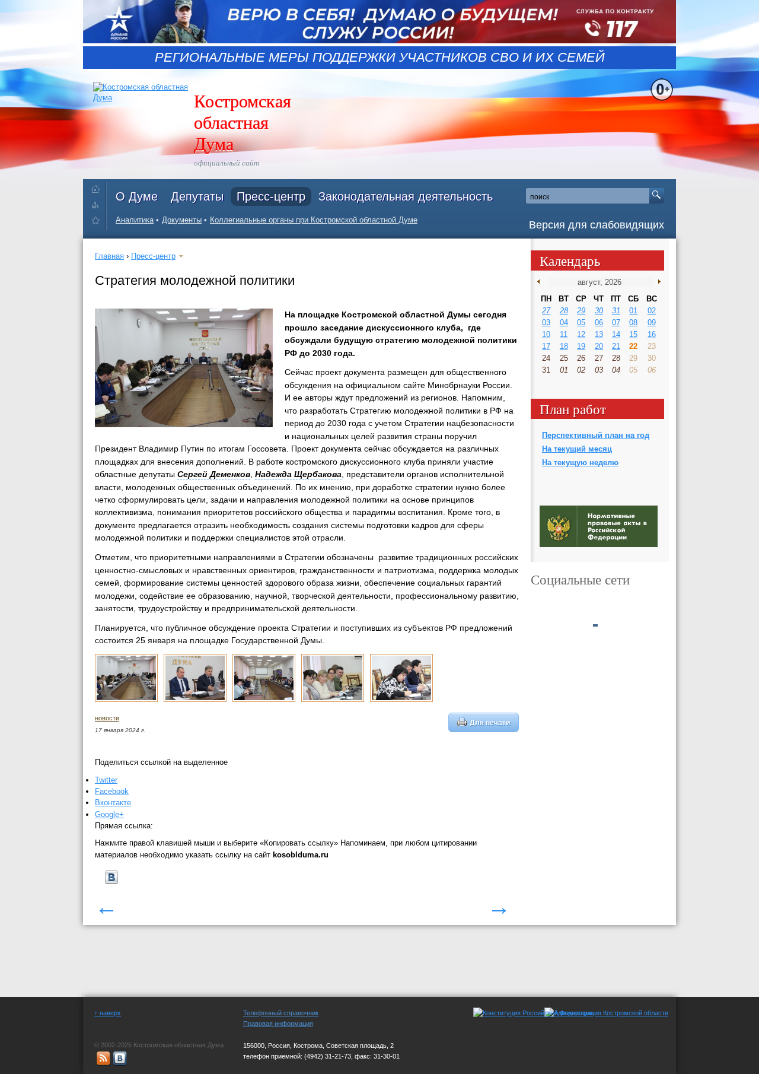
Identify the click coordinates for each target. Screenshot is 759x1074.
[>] (656, 282)
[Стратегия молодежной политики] (126, 699)
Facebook (112, 791)
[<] (541, 282)
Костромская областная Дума (242, 121)
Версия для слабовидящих (596, 225)
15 (633, 334)
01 (633, 310)
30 (599, 310)
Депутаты (197, 196)
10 (546, 334)
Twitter (106, 780)
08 (633, 322)
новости (107, 718)
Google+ (109, 814)
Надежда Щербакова (298, 474)
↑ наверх (107, 1012)
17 (546, 346)
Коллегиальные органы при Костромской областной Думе (313, 219)
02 (652, 310)
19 (581, 346)
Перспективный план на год (595, 435)
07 (616, 322)
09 (652, 322)
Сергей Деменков (213, 474)
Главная (109, 256)
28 (564, 310)
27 (546, 310)
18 (564, 346)
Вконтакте (113, 802)
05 (581, 322)
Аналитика (135, 219)
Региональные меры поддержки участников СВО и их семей (380, 57)
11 (563, 334)
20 (599, 346)
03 (546, 322)
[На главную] (98, 186)
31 (616, 310)
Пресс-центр (271, 196)
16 (652, 334)
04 (564, 322)
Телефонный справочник (280, 1012)
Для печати (490, 722)
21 (616, 346)
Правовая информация (278, 1023)
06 (599, 322)
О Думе (137, 196)
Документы (182, 219)
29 (581, 310)
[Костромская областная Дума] (98, 222)
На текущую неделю (580, 462)
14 (616, 334)
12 (581, 334)
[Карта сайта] (98, 204)
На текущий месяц (577, 448)
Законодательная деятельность (405, 196)
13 (599, 334)
